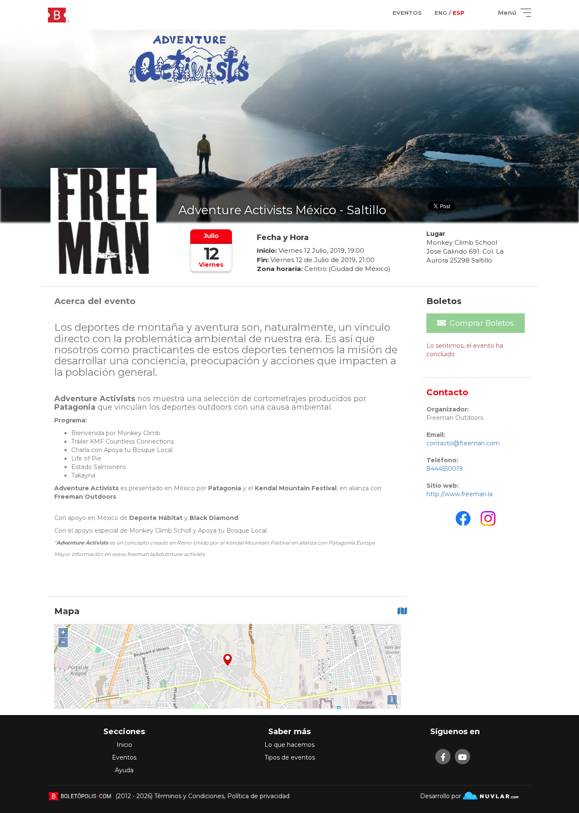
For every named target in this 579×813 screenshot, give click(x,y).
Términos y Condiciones (189, 796)
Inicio (124, 745)
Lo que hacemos (289, 745)
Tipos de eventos (289, 757)
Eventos (124, 757)
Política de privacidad (258, 796)
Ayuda (124, 770)
